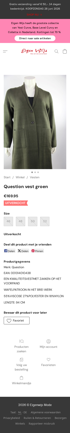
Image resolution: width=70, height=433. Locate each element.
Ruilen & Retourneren (37, 418)
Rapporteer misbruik (42, 423)
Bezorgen (61, 418)
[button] (35, 38)
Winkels (20, 423)
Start (7, 177)
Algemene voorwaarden (46, 412)
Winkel (20, 177)
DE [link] (25, 412)
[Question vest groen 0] (35, 122)
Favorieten (48, 365)
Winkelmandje (21, 383)
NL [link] (20, 412)
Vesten (34, 177)
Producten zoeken (21, 349)
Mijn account (48, 347)
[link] (35, 14)
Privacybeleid (11, 418)
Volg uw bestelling (21, 367)
